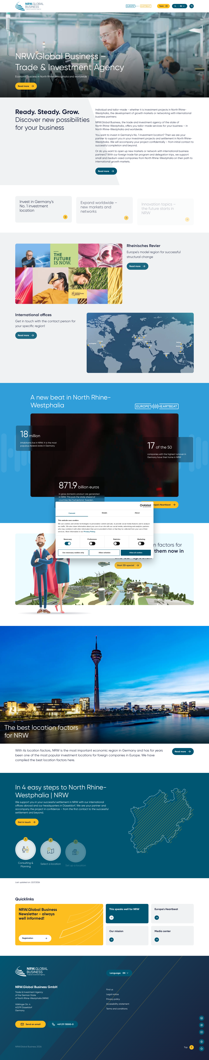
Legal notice (112, 994)
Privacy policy (113, 999)
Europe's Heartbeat (166, 909)
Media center (163, 931)
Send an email (33, 1024)
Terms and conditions (116, 1008)
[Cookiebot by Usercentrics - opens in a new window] (141, 505)
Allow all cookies (135, 553)
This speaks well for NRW (124, 909)
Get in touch (24, 822)
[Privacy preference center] (201, 1048)
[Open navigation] (191, 6)
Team (161, 6)
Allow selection (104, 553)
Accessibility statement (117, 1004)
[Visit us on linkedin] (201, 1018)
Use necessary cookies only (73, 553)
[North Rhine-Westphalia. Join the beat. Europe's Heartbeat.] (138, 6)
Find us (109, 989)
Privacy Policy (89, 532)
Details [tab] (104, 513)
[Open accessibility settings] (201, 1041)
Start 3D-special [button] (125, 565)
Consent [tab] (72, 513)
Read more (23, 86)
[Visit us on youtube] (201, 1032)
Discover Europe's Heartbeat (156, 504)
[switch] (92, 543)
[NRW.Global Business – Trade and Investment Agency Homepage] (29, 6)
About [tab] (137, 513)
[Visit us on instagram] (201, 1025)
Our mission (116, 931)
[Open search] (175, 6)
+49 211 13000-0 (65, 1024)
